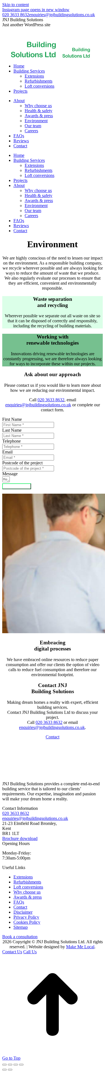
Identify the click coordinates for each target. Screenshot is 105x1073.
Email (7, 452)
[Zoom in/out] (21, 1064)
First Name (12, 419)
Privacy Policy (26, 917)
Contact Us (12, 951)
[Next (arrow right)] (10, 1069)
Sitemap (20, 927)
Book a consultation (20, 936)
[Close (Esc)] (4, 1064)
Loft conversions (28, 887)
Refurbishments (27, 882)
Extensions (23, 877)
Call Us (30, 951)
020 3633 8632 (15, 14)
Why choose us (27, 892)
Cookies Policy (26, 922)
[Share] (10, 1064)
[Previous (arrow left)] (4, 1069)
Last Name (12, 430)
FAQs (18, 902)
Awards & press (27, 897)
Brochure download (20, 838)
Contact (52, 736)
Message (10, 473)
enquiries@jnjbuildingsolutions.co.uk (62, 14)
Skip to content (15, 4)
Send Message (16, 486)
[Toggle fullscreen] (15, 1064)
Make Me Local (80, 946)
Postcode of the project (22, 462)
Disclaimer (22, 912)
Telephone (11, 441)
